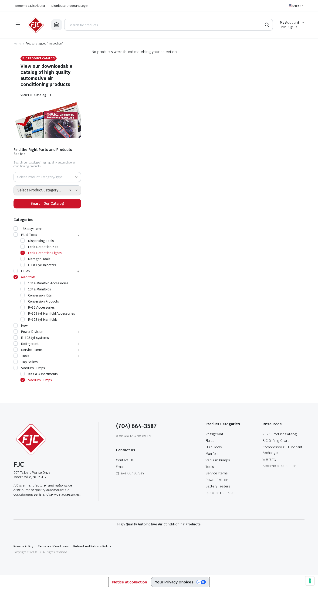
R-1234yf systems (35, 338)
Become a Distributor (30, 6)
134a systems (31, 229)
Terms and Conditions (53, 546)
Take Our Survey (131, 473)
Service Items (32, 350)
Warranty (269, 459)
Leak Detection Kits (43, 247)
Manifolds (28, 277)
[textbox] (42, 177)
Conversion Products (43, 301)
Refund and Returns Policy (92, 546)
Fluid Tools (29, 235)
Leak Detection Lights (45, 253)
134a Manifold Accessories (48, 283)
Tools (25, 356)
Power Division (32, 332)
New (24, 325)
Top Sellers (29, 362)
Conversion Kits (40, 295)
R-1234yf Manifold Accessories (51, 313)
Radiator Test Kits (219, 493)
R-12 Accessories (41, 307)
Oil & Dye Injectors (42, 265)
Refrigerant (30, 344)
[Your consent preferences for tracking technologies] (309, 580)
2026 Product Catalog (280, 434)
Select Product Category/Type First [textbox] (43, 190)
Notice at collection (129, 582)
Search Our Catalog (47, 203)
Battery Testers (218, 486)
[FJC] (35, 24)
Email (120, 467)
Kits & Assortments (43, 374)
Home (17, 43)
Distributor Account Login (69, 6)
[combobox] (47, 177)
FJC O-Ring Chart (276, 441)
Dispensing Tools (41, 241)
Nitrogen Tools (39, 259)
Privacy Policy (23, 546)
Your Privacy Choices (174, 582)
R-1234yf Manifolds (42, 319)
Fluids (25, 271)
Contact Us (125, 460)
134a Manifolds (39, 289)
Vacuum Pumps (33, 368)
